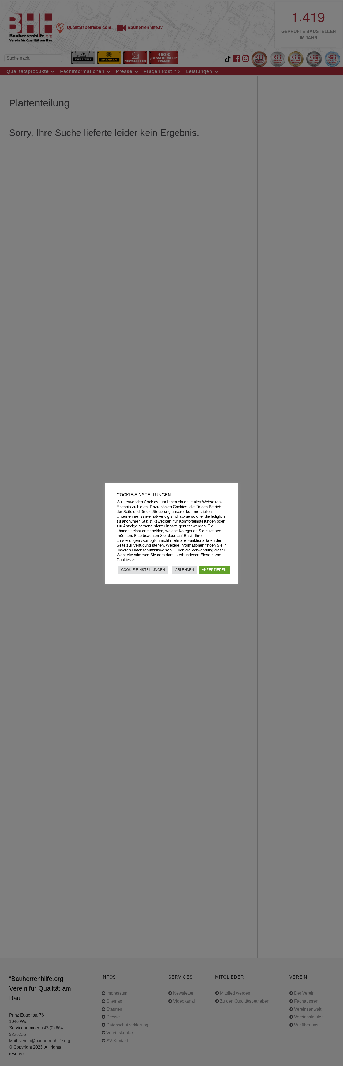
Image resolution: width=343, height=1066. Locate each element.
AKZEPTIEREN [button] (214, 570)
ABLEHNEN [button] (184, 570)
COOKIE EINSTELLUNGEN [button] (143, 570)
